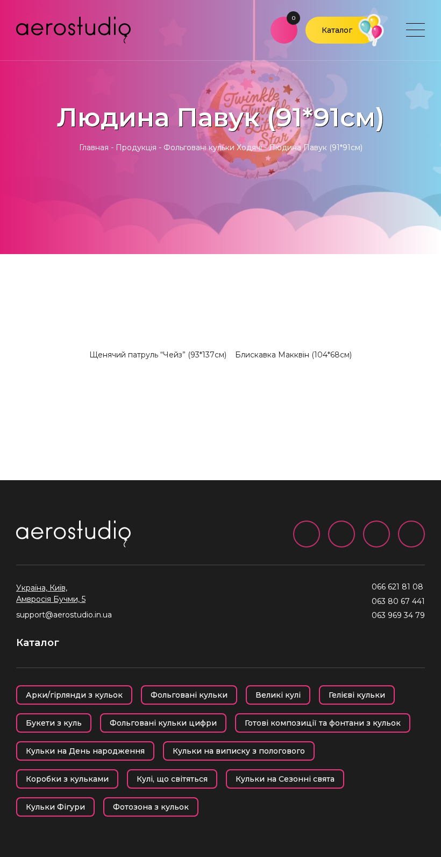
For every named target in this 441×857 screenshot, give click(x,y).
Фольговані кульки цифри (163, 723)
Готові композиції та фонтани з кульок (323, 723)
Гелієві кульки (357, 695)
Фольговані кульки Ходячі (212, 147)
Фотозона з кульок (151, 807)
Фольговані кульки (189, 695)
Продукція (136, 147)
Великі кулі (278, 695)
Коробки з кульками (67, 779)
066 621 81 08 (397, 586)
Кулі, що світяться (172, 779)
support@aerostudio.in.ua (64, 615)
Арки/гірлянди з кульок (74, 695)
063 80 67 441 (398, 601)
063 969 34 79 (398, 615)
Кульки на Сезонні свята (285, 779)
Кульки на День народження (85, 751)
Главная (94, 147)
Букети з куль (54, 723)
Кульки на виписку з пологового (239, 751)
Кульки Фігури (55, 807)
